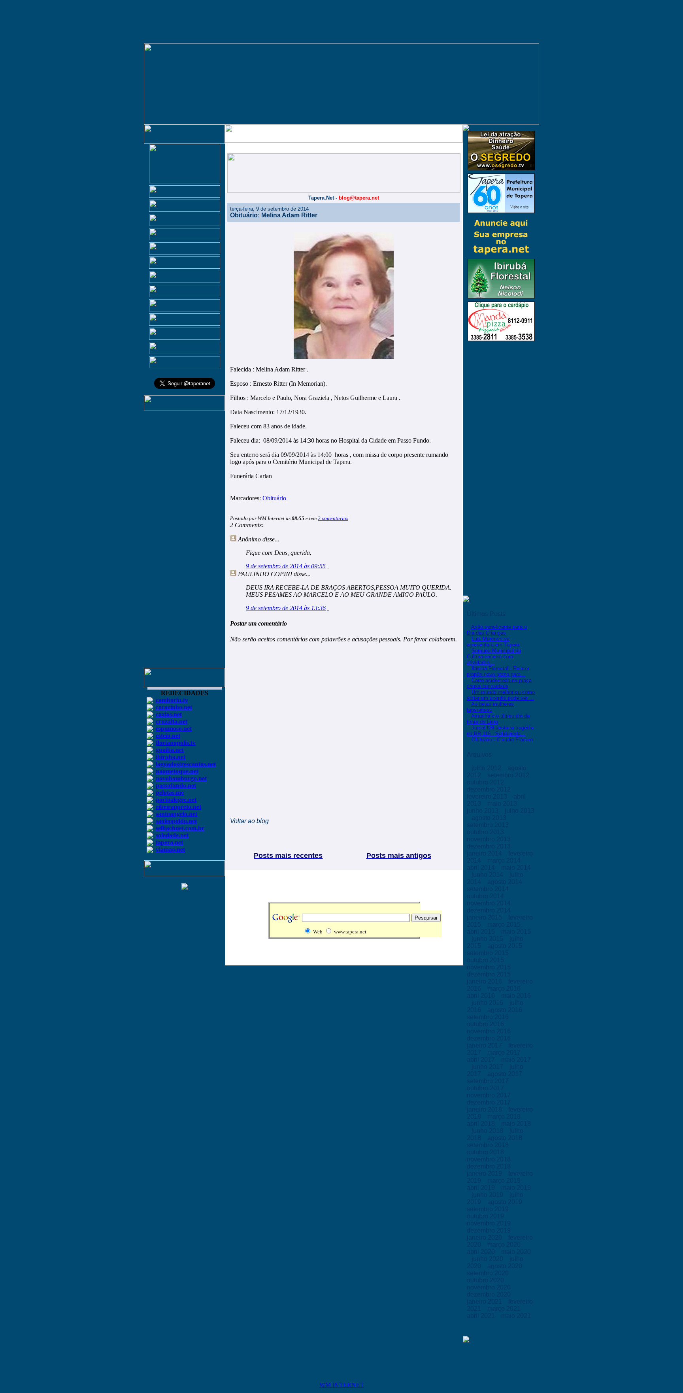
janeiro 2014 (485, 853)
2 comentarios (333, 518)
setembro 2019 (488, 1209)
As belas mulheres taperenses (490, 707)
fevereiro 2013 (488, 796)
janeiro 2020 (485, 1237)
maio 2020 (516, 1251)
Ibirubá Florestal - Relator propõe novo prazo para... (498, 671)
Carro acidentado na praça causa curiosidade (499, 683)
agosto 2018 (505, 1138)
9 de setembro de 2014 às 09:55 (286, 566)
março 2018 (504, 1116)
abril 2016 (481, 995)
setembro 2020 (488, 1273)
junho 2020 (488, 1258)
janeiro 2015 (485, 917)
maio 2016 (516, 995)
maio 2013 (503, 803)
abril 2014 (481, 867)
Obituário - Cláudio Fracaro (502, 740)
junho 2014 (488, 874)
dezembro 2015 (489, 974)
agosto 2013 (490, 817)
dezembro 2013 (489, 846)
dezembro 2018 (489, 1166)
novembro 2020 (489, 1287)
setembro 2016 (488, 1017)
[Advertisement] (184, 543)
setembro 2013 (488, 825)
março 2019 (504, 1180)
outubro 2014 (486, 896)
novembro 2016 (489, 1031)
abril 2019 (481, 1187)
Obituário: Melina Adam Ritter (273, 215)
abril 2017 (481, 1059)
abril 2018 (481, 1123)
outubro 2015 (486, 960)
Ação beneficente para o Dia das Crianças (497, 630)
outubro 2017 (486, 1088)
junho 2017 (488, 1066)
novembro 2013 (489, 839)
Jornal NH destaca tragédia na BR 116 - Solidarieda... (500, 731)
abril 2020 (481, 1251)
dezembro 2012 (489, 789)
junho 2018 (488, 1130)
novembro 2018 (489, 1159)
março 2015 (504, 924)
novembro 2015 (489, 967)
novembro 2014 (489, 903)
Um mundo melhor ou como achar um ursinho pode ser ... (501, 695)
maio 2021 (516, 1315)
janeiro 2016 (485, 981)
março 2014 (504, 860)
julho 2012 (487, 768)
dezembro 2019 (489, 1230)
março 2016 (504, 988)
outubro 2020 (486, 1280)
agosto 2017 (505, 1074)
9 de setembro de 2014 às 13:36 (286, 608)
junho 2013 (483, 810)
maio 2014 (516, 867)
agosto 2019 (505, 1202)
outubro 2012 (486, 782)
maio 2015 (516, 931)
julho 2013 (519, 810)
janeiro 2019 (485, 1173)
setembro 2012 (509, 775)
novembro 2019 (489, 1223)
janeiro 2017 (485, 1045)
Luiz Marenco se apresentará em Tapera (493, 642)
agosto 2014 (505, 881)
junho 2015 (488, 938)
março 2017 (504, 1052)
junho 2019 (488, 1194)
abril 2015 (481, 931)
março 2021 (504, 1308)
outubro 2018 (486, 1152)
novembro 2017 (489, 1095)
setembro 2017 (488, 1081)
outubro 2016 (486, 1024)
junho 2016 (488, 1002)
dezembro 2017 (489, 1102)
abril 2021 (481, 1315)
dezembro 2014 (489, 910)
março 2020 (504, 1244)
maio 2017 (516, 1059)
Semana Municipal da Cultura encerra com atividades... (494, 656)
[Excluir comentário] (328, 566)
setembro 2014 (488, 889)
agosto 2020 (505, 1266)
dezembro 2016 (489, 1038)
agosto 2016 (505, 1010)
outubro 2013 (486, 832)
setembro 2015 (488, 953)
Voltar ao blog (249, 821)
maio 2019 (516, 1187)
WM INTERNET (341, 1385)
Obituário (274, 498)
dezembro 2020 (489, 1294)
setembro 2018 (488, 1145)
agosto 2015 (505, 945)
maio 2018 (516, 1123)
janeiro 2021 (485, 1301)
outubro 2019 (486, 1216)
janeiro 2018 (485, 1109)
